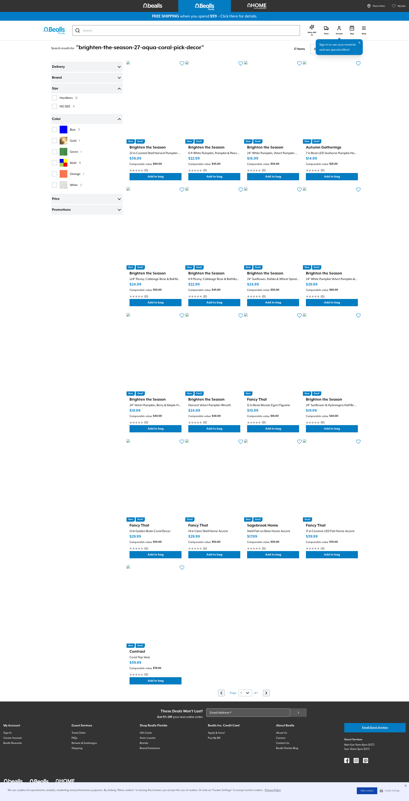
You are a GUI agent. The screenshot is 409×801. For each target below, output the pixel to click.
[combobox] (186, 30)
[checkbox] (54, 97)
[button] (389, 790)
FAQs (75, 737)
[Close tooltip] (359, 42)
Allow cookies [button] (367, 790)
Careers (280, 737)
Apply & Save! (216, 732)
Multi (75, 163)
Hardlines (69, 98)
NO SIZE (67, 106)
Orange (77, 174)
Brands (144, 743)
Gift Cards (146, 732)
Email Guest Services (375, 727)
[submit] (298, 712)
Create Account (12, 737)
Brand (57, 78)
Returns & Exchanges (84, 743)
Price (56, 199)
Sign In (7, 732)
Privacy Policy (273, 790)
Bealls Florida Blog (287, 748)
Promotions (61, 210)
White (76, 185)
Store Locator (148, 737)
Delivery (58, 67)
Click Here (229, 16)
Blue (75, 129)
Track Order (79, 732)
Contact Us (282, 743)
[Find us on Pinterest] (365, 760)
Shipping (77, 748)
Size (55, 89)
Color (56, 119)
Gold (75, 140)
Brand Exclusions (150, 748)
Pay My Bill (214, 737)
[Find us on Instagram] (356, 760)
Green (76, 151)
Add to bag (164, 177)
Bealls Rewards (12, 743)
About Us (281, 732)
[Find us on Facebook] (346, 760)
